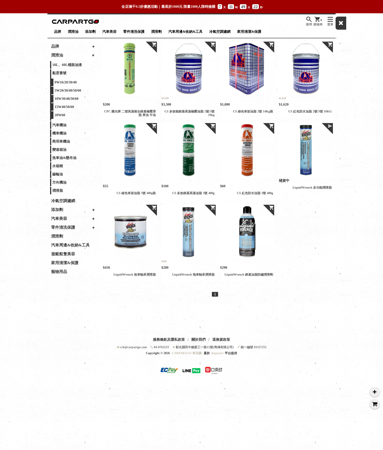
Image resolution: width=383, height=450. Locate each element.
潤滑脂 (57, 190)
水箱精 (57, 166)
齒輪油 (57, 174)
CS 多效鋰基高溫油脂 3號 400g (193, 193)
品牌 (57, 31)
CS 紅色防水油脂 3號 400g (255, 193)
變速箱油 (59, 149)
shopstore (217, 353)
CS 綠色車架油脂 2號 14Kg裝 (253, 111)
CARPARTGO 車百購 (187, 353)
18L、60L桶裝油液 (67, 65)
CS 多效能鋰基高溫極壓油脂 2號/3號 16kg (189, 113)
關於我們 (199, 339)
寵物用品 (59, 271)
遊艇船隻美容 (63, 254)
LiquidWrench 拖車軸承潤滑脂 (193, 274)
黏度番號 (59, 73)
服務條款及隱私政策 (169, 339)
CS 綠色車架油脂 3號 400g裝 (136, 193)
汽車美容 (109, 31)
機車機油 (59, 133)
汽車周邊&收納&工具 (185, 31)
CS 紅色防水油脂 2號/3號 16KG (310, 111)
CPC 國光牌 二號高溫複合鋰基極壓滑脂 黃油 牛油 (130, 113)
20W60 (60, 115)
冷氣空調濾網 (220, 31)
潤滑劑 (156, 31)
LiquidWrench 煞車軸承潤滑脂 (134, 274)
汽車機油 (59, 125)
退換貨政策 (221, 339)
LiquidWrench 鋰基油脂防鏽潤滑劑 (249, 274)
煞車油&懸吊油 (64, 158)
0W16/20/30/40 (66, 82)
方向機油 (59, 182)
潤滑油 (73, 31)
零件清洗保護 (134, 31)
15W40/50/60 (64, 107)
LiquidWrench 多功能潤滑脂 (312, 187)
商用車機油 (61, 141)
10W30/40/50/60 (66, 98)
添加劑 (90, 31)
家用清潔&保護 (249, 31)
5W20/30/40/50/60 (68, 90)
